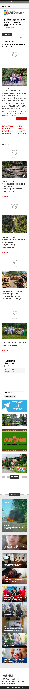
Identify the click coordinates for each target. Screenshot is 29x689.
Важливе (5, 626)
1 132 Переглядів (14, 38)
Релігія (5, 641)
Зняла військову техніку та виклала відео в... (14, 580)
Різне (5, 657)
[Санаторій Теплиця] (14, 463)
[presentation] (6, 369)
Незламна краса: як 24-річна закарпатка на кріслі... (14, 614)
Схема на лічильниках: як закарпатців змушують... (13, 629)
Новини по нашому (8, 610)
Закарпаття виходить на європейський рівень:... (13, 565)
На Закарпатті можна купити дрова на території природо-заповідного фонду (12, 295)
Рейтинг (24, 38)
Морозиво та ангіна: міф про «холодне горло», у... (14, 660)
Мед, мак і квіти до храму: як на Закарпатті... (14, 644)
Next (26, 17)
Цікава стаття (21, 118)
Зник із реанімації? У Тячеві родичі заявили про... (14, 547)
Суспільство (12, 115)
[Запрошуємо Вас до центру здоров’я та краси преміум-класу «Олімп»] (14, 440)
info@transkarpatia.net (11, 683)
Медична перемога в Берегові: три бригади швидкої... (15, 598)
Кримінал (6, 577)
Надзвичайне (6, 595)
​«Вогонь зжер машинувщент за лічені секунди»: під (13, 527)
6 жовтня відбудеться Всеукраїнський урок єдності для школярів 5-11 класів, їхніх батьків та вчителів (21, 130)
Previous (24, 17)
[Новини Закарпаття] (14, 12)
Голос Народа (6, 544)
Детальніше (5, 196)
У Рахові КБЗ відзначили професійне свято (14, 343)
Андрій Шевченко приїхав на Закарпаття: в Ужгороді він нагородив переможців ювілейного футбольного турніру (14, 21)
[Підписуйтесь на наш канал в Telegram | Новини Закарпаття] (14, 405)
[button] (6, 369)
